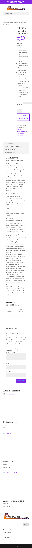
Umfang (19, 104)
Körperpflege (10, 22)
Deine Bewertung (11, 348)
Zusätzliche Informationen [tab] (13, 146)
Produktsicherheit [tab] (10, 149)
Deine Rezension (11, 352)
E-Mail (8, 371)
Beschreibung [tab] (9, 143)
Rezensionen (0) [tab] (10, 152)
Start (4, 22)
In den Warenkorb (23, 117)
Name (8, 363)
